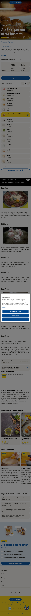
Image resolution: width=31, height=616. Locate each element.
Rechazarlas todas (15, 315)
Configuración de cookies (15, 311)
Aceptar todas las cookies (15, 319)
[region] (15, 308)
